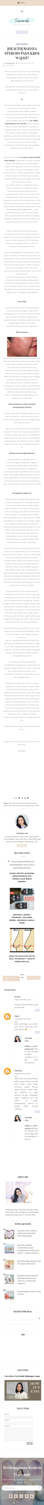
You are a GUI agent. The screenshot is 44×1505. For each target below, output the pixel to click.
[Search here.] (22, 11)
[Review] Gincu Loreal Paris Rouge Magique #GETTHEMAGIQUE (27, 1233)
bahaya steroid (21, 44)
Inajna (16, 1016)
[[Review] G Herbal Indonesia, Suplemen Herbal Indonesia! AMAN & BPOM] (22, 899)
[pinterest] (27, 1496)
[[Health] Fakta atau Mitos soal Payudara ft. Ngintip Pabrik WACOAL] (22, 940)
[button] (22, 3)
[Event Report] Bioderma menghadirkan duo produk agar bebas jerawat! (22, 877)
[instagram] (22, 1496)
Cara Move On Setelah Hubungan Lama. (22, 1376)
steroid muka (17, 805)
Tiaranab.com (10, 63)
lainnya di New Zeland (28, 292)
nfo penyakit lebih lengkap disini (19, 209)
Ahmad (17, 997)
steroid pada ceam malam (30, 805)
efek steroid (21, 803)
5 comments (9, 65)
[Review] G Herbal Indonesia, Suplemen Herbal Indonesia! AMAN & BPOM (22, 919)
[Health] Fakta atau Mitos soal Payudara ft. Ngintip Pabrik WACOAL (22, 958)
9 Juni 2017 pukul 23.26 (22, 999)
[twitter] (16, 1496)
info (38, 484)
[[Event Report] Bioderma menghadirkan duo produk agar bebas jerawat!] (22, 864)
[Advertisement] (16, 1350)
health (10, 805)
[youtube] (32, 1496)
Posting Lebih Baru (9, 978)
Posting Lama (33, 978)
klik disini (22, 751)
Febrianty (18, 1071)
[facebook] (11, 1496)
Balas (37, 1010)
